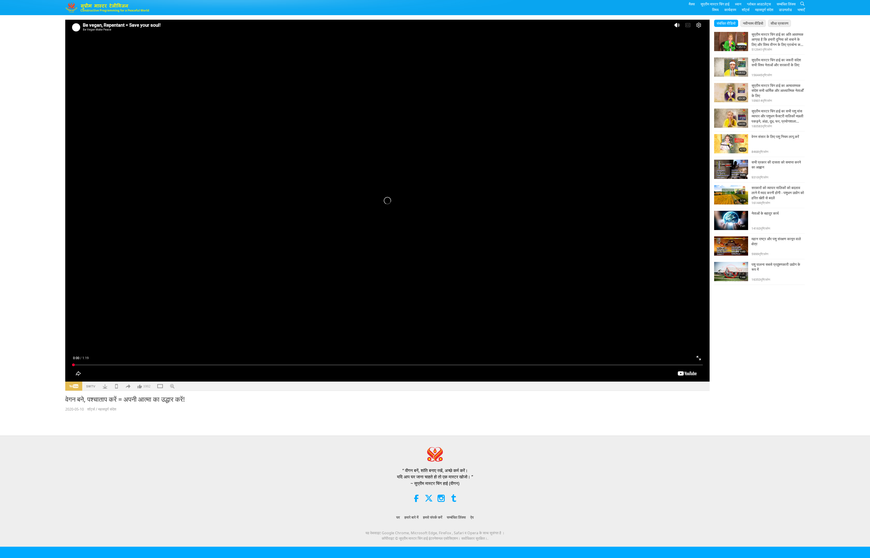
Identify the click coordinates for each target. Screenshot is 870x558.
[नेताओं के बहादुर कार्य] (731, 220)
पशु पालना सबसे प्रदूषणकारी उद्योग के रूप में (776, 267)
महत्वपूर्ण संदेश (764, 9)
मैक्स (692, 4)
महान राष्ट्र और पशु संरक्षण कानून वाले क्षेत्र (776, 241)
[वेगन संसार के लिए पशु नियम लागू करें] (731, 143)
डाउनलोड (785, 9)
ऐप (472, 517)
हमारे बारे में (411, 517)
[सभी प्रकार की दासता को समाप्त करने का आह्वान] (731, 169)
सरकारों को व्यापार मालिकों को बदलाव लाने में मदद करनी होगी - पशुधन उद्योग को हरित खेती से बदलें (778, 192)
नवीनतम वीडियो (753, 23)
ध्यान (738, 4)
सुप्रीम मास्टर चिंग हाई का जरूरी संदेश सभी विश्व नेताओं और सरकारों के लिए (776, 62)
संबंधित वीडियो (726, 23)
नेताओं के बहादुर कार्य (765, 213)
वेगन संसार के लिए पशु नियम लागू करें (775, 136)
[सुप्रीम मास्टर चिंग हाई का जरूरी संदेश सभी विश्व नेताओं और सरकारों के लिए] (731, 67)
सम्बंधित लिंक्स (786, 4)
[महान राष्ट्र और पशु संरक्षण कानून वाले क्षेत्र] (731, 246)
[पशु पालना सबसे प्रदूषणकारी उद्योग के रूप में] (731, 271)
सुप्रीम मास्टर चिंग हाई (715, 4)
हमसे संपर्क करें (432, 517)
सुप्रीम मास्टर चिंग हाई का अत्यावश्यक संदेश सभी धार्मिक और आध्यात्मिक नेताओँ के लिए (777, 90)
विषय (715, 9)
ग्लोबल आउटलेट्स (759, 4)
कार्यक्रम (730, 9)
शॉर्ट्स (745, 9)
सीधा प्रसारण (779, 23)
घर (398, 517)
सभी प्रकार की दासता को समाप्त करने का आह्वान (776, 165)
